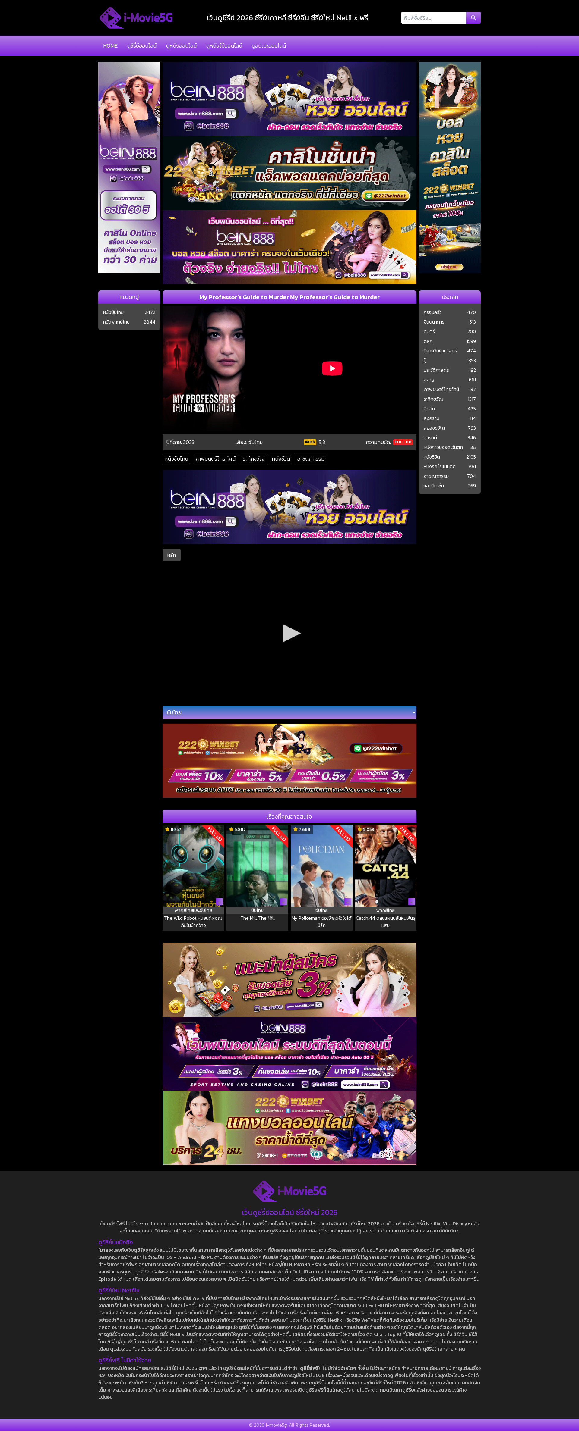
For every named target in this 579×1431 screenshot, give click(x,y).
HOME (110, 46)
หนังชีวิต (281, 459)
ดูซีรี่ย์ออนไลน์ (142, 46)
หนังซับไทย (176, 459)
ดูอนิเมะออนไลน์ (269, 46)
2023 (189, 442)
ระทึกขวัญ (253, 459)
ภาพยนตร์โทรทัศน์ (215, 459)
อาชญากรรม (310, 459)
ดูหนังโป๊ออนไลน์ (224, 46)
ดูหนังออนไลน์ (181, 46)
